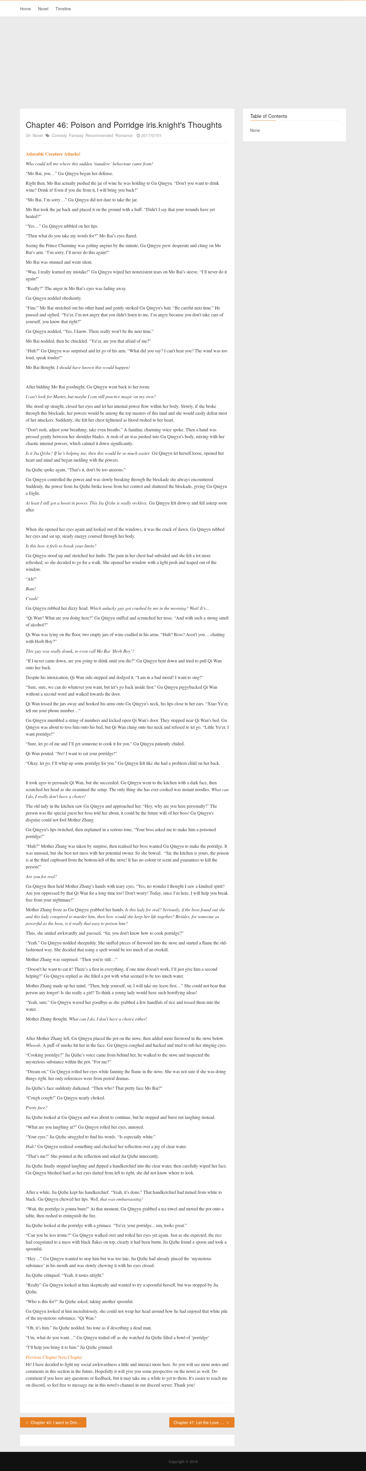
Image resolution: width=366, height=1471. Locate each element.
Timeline (63, 8)
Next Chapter (70, 1357)
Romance (124, 135)
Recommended (99, 135)
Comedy (59, 135)
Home (25, 8)
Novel (43, 8)
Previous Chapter (42, 1357)
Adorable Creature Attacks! (53, 153)
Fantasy (76, 135)
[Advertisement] (183, 63)
